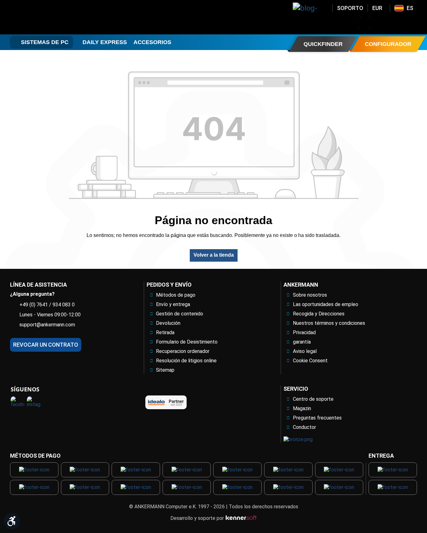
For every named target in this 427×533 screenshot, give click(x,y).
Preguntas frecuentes (317, 418)
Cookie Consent (310, 361)
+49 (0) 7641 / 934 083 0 (47, 305)
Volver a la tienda (213, 255)
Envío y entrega (173, 304)
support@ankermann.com (47, 325)
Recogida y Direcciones (318, 314)
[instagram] (34, 403)
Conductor (304, 427)
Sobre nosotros (310, 295)
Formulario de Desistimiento (187, 342)
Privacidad (304, 332)
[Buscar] (365, 23)
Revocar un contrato (45, 344)
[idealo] (166, 402)
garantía (302, 342)
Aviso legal (305, 351)
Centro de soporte (313, 399)
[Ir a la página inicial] (60, 17)
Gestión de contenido (179, 314)
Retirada (165, 332)
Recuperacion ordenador (182, 351)
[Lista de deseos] (397, 23)
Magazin (302, 408)
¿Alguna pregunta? (32, 294)
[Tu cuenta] (381, 23)
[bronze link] (298, 439)
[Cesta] (413, 23)
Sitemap (165, 370)
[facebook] (17, 403)
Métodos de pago (175, 295)
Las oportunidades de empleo (325, 304)
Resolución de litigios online (186, 361)
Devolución (168, 323)
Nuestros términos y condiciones (329, 323)
